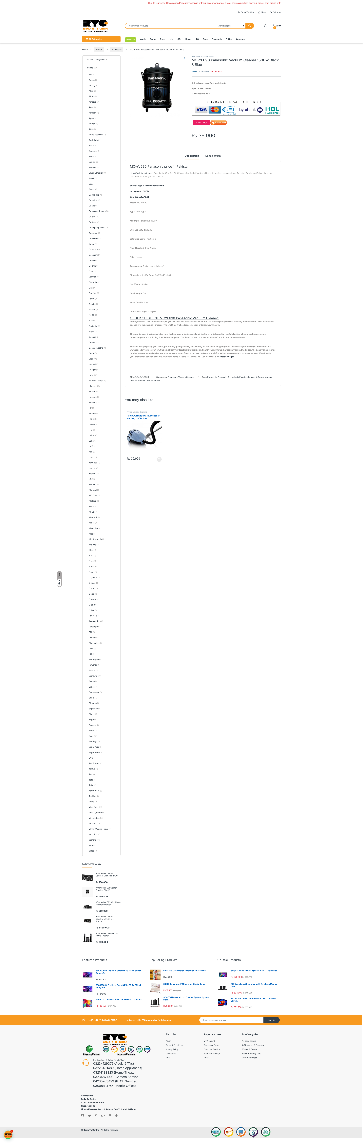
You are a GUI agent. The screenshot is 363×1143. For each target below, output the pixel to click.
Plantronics (95, 643)
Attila (92, 129)
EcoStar (94, 276)
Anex (92, 107)
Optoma (94, 599)
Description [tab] (192, 156)
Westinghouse (96, 812)
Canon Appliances (99, 211)
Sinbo (93, 714)
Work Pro (94, 834)
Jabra (93, 435)
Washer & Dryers (249, 1049)
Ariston (93, 123)
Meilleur (94, 501)
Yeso (92, 845)
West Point (95, 807)
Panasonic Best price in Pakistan (232, 377)
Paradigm (94, 626)
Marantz (94, 484)
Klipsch (188, 39)
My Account (209, 1041)
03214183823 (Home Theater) (115, 1072)
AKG (92, 91)
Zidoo (93, 851)
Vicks (93, 801)
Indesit (93, 424)
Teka (92, 785)
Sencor (93, 687)
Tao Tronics (95, 763)
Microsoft (94, 517)
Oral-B (93, 605)
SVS (92, 758)
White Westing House (100, 829)
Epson (93, 298)
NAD (92, 555)
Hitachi (93, 391)
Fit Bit (93, 315)
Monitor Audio (96, 539)
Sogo (92, 719)
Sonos (93, 730)
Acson (93, 80)
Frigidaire (94, 326)
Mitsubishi (94, 528)
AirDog (93, 85)
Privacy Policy (172, 1049)
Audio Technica (97, 134)
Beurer (94, 162)
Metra (93, 506)
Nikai (92, 561)
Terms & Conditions (174, 1045)
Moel (92, 534)
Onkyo (93, 588)
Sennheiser (95, 692)
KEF (92, 451)
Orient (93, 610)
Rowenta (94, 665)
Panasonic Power (256, 377)
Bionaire (93, 167)
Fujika (93, 331)
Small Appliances (249, 1057)
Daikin (93, 244)
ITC (92, 430)
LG (197, 39)
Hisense (94, 386)
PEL (92, 632)
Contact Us (171, 1053)
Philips (229, 39)
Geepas (94, 337)
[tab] (203, 239)
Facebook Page (225, 356)
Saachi (93, 670)
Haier (171, 39)
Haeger (93, 369)
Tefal (92, 780)
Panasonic (217, 39)
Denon (93, 260)
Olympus (94, 577)
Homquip (94, 402)
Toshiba (94, 796)
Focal (93, 320)
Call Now (277, 12)
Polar (92, 648)
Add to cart (159, 459)
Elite (92, 288)
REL (92, 654)
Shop (263, 12)
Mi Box (93, 512)
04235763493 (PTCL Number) (115, 1081)
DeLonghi (95, 255)
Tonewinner (95, 790)
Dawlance (95, 249)
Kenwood (94, 462)
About (168, 1041)
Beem (92, 156)
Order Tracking (247, 12)
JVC (92, 446)
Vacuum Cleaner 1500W (149, 380)
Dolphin (94, 266)
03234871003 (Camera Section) (116, 1077)
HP (91, 408)
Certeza (94, 222)
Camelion (94, 200)
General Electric (97, 348)
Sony (205, 39)
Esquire (93, 304)
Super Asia (95, 747)
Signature (94, 708)
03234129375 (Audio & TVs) (113, 1063)
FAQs (206, 1057)
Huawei (93, 413)
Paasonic (94, 615)
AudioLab (94, 140)
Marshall (94, 490)
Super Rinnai (96, 752)
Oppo (93, 594)
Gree (162, 39)
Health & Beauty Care (251, 1053)
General (94, 342)
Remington (95, 659)
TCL (92, 774)
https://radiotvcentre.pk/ (141, 173)
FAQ (168, 1057)
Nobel (93, 572)
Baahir (93, 145)
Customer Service (212, 1049)
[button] (185, 58)
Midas (93, 522)
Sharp (93, 697)
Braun (93, 189)
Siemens (94, 703)
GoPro (93, 353)
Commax (94, 233)
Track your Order (211, 1045)
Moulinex (94, 544)
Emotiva (94, 293)
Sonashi (94, 725)
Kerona (93, 468)
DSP (92, 271)
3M (91, 74)
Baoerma (94, 151)
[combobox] (171, 26)
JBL (179, 39)
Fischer (93, 309)
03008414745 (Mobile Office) (114, 1086)
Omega (93, 583)
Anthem (94, 113)
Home (84, 49)
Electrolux (94, 282)
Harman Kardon (97, 380)
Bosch (93, 178)
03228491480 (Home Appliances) (117, 1068)
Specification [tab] (213, 156)
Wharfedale (96, 818)
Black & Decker (97, 173)
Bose (92, 184)
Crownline (95, 238)
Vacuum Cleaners (207, 57)
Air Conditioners (249, 1041)
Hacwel (93, 364)
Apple (143, 39)
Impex (93, 419)
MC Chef (94, 495)
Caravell (94, 216)
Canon (153, 39)
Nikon (93, 566)
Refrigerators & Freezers (253, 1045)
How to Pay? (201, 122)
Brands (99, 49)
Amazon (94, 102)
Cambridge (95, 195)
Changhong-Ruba (98, 227)
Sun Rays (94, 741)
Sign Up (271, 1020)
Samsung (240, 39)
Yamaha (94, 840)
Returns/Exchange (212, 1053)
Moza (92, 550)
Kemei (93, 457)
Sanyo (93, 681)
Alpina (93, 96)
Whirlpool (94, 823)
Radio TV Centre (91, 1130)
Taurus (93, 768)
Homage (94, 397)
